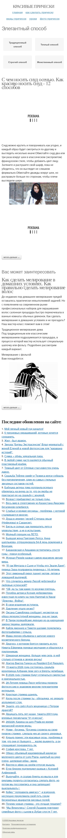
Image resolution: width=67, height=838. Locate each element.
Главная (17, 12)
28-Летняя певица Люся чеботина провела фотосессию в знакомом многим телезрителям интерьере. (30, 686)
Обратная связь (8, 832)
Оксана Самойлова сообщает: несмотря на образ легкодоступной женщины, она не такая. (30, 614)
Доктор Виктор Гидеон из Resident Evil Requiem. (35, 663)
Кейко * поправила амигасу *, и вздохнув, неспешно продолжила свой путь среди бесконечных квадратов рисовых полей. (28, 796)
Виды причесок (16, 19)
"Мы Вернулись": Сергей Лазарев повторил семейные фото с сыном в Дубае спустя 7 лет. (30, 809)
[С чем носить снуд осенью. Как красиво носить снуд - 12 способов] (33, 193)
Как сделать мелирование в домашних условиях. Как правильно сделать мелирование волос (33, 285)
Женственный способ (49, 62)
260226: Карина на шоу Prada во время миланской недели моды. (27, 723)
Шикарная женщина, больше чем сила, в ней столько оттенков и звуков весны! (31, 657)
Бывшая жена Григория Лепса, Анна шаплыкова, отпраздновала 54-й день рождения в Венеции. (32, 542)
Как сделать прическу (40, 12)
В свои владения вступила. (22, 604)
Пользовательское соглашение (23, 824)
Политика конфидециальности (14, 828)
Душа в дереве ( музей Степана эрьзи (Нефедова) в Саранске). (27, 520)
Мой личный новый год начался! (23, 429)
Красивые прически (33, 6)
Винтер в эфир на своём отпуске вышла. (30, 765)
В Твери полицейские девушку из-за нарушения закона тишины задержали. (33, 622)
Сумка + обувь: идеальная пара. (23, 456)
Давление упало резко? (20, 608)
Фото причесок (50, 19)
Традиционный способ (17, 44)
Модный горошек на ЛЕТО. (22, 534)
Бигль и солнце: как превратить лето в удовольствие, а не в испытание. (27, 528)
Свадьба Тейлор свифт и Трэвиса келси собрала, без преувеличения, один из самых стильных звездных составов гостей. (33, 479)
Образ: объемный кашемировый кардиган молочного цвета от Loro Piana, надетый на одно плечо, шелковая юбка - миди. (31, 757)
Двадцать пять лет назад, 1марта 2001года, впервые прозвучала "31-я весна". (30, 716)
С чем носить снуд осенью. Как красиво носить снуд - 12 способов (32, 83)
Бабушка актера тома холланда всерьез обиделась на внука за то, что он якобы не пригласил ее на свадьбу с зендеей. (27, 491)
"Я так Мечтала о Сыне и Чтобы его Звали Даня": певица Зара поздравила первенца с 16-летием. (33, 567)
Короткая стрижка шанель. (22, 694)
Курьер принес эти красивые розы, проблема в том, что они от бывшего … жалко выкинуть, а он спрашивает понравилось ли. (32, 741)
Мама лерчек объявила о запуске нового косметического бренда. (28, 638)
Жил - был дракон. (15, 440)
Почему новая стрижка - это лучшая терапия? (33, 804)
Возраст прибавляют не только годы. (28, 499)
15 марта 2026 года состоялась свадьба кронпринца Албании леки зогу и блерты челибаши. (33, 669)
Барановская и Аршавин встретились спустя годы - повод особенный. (31, 552)
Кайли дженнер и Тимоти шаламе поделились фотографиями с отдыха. (31, 630)
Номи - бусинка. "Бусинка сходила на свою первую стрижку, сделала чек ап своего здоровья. (32, 731)
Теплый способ (49, 44)
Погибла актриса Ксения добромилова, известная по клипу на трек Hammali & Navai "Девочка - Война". (28, 597)
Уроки (33, 19)
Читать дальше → (11, 257)
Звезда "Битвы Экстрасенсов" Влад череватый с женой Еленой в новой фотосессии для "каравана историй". (33, 448)
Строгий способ (17, 62)
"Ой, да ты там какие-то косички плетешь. (30, 589)
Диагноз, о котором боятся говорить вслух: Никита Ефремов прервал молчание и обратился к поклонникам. (32, 647)
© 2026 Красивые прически (13, 820)
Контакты (6, 824)
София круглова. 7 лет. (20, 749)
